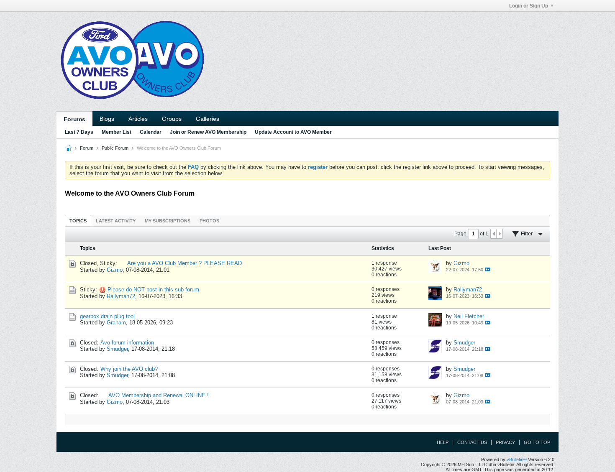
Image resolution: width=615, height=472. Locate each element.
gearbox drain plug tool (107, 316)
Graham (116, 322)
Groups (172, 118)
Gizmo (115, 270)
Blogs (107, 118)
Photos (209, 220)
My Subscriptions (167, 220)
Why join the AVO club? (129, 369)
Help (442, 442)
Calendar (150, 132)
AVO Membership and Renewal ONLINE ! (158, 395)
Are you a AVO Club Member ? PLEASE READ (184, 263)
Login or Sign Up (528, 6)
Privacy (505, 442)
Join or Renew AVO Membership (208, 132)
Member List (116, 132)
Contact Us (472, 442)
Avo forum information (127, 342)
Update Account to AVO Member (293, 132)
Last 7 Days (79, 132)
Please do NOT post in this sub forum (153, 289)
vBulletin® (517, 459)
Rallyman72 (121, 296)
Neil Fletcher (469, 316)
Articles (138, 118)
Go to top (537, 442)
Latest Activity (116, 220)
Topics (78, 220)
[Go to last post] (487, 269)
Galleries (207, 118)
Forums (74, 119)
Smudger (117, 349)
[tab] (78, 220)
